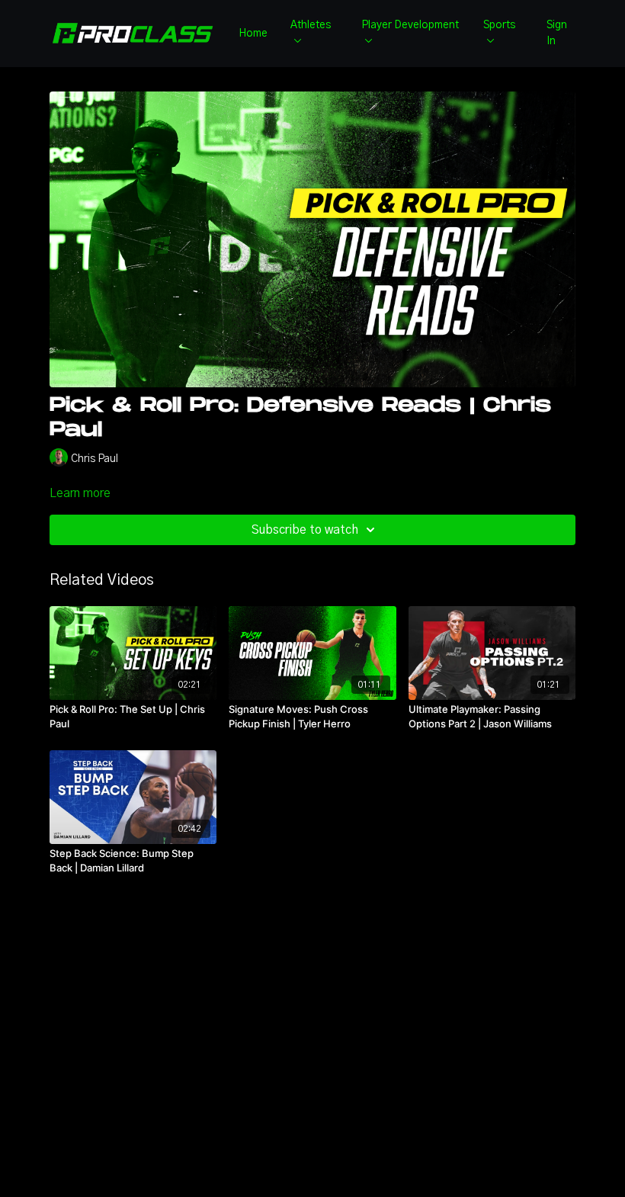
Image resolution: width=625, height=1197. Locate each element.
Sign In (556, 33)
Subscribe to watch (305, 530)
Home (253, 33)
